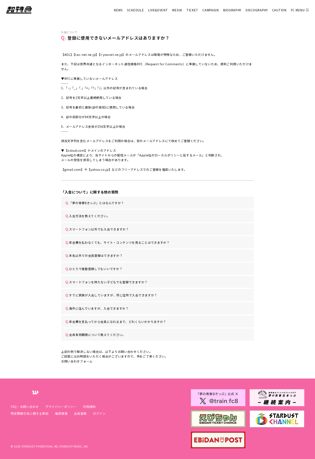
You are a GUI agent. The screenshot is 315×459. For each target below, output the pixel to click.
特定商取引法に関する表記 (29, 413)
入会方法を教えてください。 (87, 215)
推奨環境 (61, 413)
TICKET (192, 10)
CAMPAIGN (210, 10)
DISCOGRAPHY (257, 10)
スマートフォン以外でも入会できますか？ (97, 229)
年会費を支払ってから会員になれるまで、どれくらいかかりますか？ (115, 321)
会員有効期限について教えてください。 (95, 334)
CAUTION (279, 10)
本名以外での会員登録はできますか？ (94, 255)
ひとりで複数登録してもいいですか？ (93, 268)
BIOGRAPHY (232, 10)
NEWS (118, 10)
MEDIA (177, 10)
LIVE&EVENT (158, 10)
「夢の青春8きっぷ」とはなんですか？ (94, 202)
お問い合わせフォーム (77, 361)
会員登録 (80, 413)
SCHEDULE (135, 10)
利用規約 (89, 406)
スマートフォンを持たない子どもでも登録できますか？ (106, 281)
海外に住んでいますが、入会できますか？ (97, 308)
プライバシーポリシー (61, 406)
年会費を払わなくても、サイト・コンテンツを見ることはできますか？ (117, 242)
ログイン (99, 413)
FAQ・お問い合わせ (25, 406)
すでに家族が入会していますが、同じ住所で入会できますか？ (111, 295)
